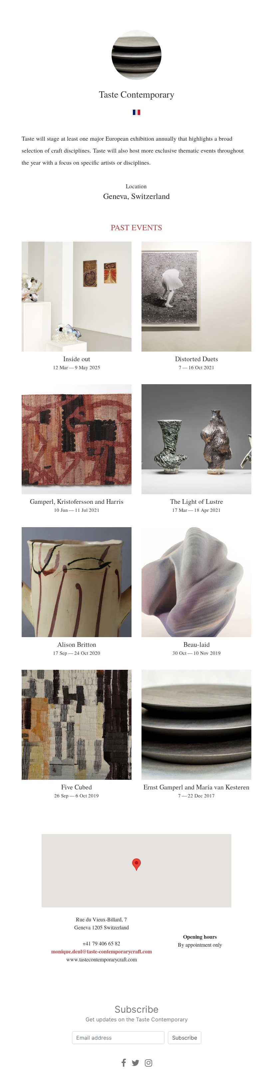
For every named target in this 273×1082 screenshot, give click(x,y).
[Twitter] (135, 1063)
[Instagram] (148, 1063)
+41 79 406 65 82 (101, 943)
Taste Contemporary (136, 94)
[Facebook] (124, 1063)
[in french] (136, 111)
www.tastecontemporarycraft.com (101, 959)
